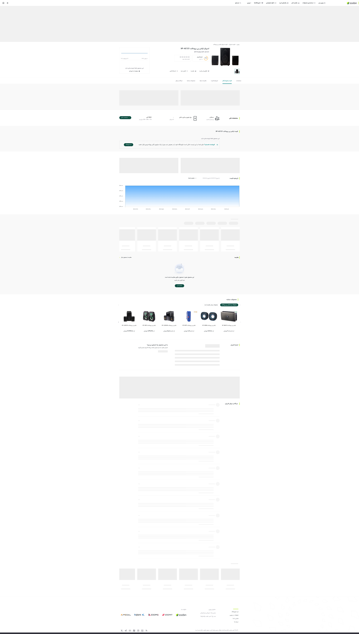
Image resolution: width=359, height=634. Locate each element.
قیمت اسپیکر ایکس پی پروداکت (220, 44)
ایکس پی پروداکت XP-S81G (149, 325)
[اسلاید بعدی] (118, 322)
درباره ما (236, 622)
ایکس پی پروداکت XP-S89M (209, 325)
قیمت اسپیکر (232, 44)
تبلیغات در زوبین (234, 615)
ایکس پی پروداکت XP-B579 (188, 325)
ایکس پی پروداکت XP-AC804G (169, 325)
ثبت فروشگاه (235, 612)
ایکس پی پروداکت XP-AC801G (129, 325)
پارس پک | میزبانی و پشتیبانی (207, 613)
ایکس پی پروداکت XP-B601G (229, 325)
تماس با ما (235, 618)
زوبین (238, 44)
